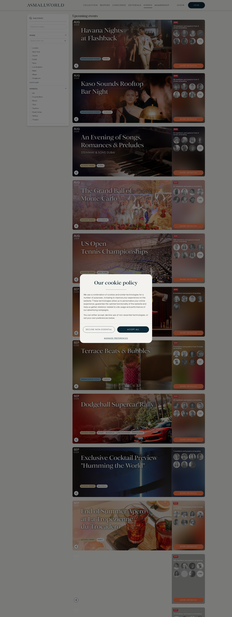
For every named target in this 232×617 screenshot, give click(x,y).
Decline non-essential (99, 329)
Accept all (133, 329)
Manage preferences (116, 338)
